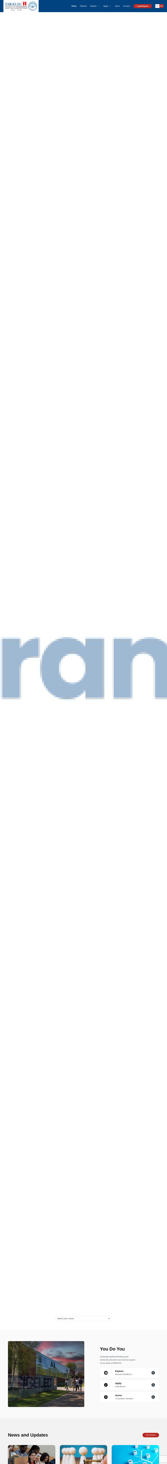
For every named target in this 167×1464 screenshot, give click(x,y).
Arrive (117, 6)
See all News (151, 1435)
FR (157, 6)
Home (74, 6)
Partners (83, 6)
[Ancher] (153, 1373)
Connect (126, 6)
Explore (93, 6)
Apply (105, 6)
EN (161, 6)
